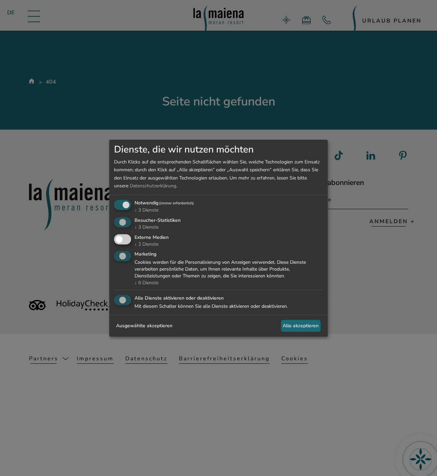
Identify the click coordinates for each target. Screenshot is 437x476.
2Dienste (146, 244)
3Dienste (146, 210)
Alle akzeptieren (301, 325)
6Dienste (146, 283)
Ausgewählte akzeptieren (144, 325)
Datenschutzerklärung (153, 186)
